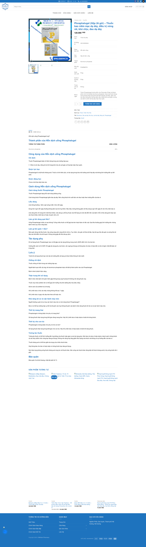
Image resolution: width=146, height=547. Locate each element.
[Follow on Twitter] (140, 1)
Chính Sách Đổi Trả (34, 532)
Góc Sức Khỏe (79, 13)
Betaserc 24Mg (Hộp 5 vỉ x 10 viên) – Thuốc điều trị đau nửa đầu (39, 503)
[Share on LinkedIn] (88, 121)
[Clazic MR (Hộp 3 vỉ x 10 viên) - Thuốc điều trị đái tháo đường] (84, 436)
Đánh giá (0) (37, 132)
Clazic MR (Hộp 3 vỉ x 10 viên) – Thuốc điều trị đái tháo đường (83, 503)
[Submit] (89, 6)
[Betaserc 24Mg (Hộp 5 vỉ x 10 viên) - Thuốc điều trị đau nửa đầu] (39, 436)
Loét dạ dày (96, 115)
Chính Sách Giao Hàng (36, 525)
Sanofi (82, 118)
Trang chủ (77, 20)
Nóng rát (102, 115)
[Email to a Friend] (82, 121)
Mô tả (30, 132)
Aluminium (79, 115)
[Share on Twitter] (78, 121)
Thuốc (85, 20)
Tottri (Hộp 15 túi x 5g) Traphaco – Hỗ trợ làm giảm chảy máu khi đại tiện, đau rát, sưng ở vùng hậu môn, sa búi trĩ (61, 505)
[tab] (30, 132)
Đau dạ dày (85, 115)
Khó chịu (91, 115)
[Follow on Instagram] (138, 1)
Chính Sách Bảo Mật (35, 529)
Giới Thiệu (32, 522)
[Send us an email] (143, 1)
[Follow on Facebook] (135, 1)
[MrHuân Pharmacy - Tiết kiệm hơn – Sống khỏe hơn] (6, 7)
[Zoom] (31, 61)
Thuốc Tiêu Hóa (87, 113)
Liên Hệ (90, 13)
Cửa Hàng (67, 13)
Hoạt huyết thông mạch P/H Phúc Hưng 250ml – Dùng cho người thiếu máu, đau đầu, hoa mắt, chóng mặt (107, 504)
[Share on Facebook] (75, 121)
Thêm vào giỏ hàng (92, 104)
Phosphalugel (108, 115)
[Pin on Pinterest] (85, 121)
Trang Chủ (57, 13)
